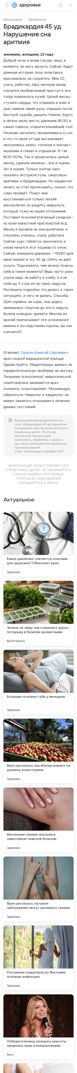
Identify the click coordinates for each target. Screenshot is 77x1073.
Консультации (12, 19)
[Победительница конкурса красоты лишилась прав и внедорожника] (38, 1026)
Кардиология (37, 19)
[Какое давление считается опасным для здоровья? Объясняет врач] (38, 544)
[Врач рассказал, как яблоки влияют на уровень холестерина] (38, 751)
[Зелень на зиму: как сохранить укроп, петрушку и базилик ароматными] (38, 613)
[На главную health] (29, 5)
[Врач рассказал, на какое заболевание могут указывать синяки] (38, 889)
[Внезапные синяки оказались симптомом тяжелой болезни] (38, 820)
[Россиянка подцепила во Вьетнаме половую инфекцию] (38, 957)
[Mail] (14, 5)
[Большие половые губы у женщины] (38, 682)
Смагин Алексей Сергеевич (44, 352)
